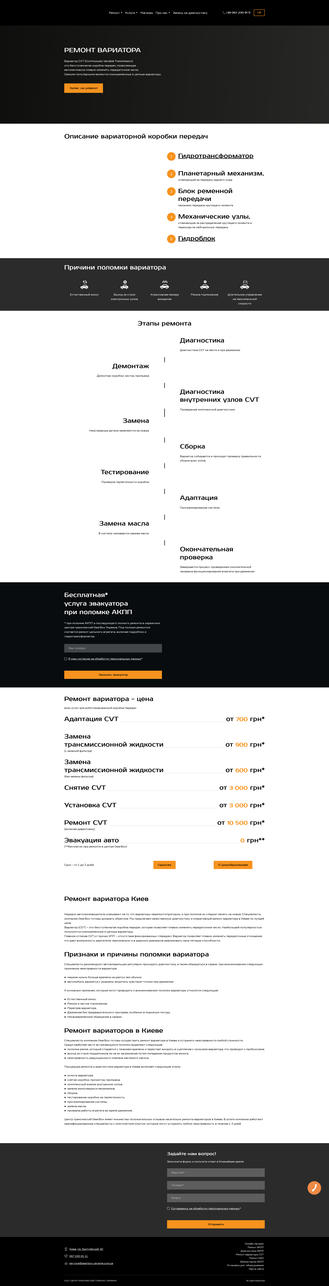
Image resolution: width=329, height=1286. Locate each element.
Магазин (146, 13)
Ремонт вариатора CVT (250, 1254)
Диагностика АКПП (252, 1250)
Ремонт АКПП (256, 1247)
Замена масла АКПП (252, 1261)
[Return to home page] (165, 1256)
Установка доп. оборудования (245, 1265)
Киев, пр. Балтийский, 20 (86, 1249)
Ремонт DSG (256, 1258)
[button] (236, 12)
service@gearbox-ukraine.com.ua (91, 1263)
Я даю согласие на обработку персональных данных (104, 658)
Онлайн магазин (254, 1243)
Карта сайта (256, 1268)
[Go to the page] (79, 12)
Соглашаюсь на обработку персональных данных (205, 1208)
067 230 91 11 (78, 1256)
